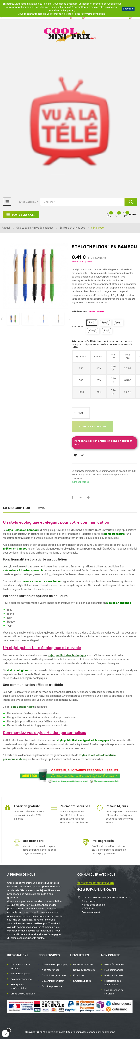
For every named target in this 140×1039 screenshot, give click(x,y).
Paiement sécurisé (21, 979)
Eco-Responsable (52, 986)
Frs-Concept (107, 1032)
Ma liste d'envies (113, 975)
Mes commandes (113, 970)
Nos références (50, 970)
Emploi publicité (82, 980)
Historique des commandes (112, 982)
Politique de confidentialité (19, 986)
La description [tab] (16, 508)
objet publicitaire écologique (67, 655)
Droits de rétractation (23, 993)
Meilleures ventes (83, 964)
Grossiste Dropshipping (55, 964)
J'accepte (128, 8)
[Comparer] (109, 214)
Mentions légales (20, 973)
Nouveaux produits (84, 970)
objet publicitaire (22, 706)
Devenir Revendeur (53, 980)
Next (69, 319)
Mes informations (114, 964)
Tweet (82, 498)
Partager (74, 498)
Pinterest (90, 498)
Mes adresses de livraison (114, 992)
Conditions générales (54, 975)
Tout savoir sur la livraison (20, 966)
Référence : (79, 311)
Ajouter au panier (92, 426)
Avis (41, 508)
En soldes (78, 975)
